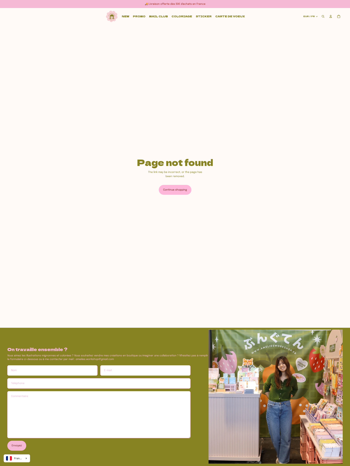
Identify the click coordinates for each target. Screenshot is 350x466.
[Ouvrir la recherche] (323, 16)
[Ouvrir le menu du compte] (331, 16)
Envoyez (17, 445)
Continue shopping (175, 190)
